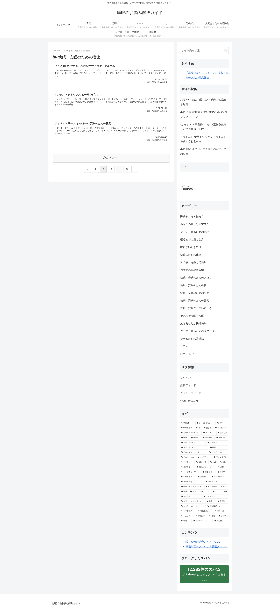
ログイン (185, 377)
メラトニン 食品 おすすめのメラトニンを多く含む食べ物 (203, 139)
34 (127, 169)
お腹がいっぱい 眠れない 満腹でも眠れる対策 (203, 102)
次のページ (111, 158)
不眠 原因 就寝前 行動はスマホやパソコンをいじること (203, 114)
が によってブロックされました (204, 575)
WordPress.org (189, 400)
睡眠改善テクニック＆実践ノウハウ (207, 546)
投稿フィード (188, 385)
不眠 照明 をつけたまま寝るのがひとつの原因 (203, 151)
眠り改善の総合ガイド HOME (203, 541)
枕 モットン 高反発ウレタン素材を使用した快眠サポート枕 (203, 127)
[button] (225, 50)
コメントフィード (190, 393)
